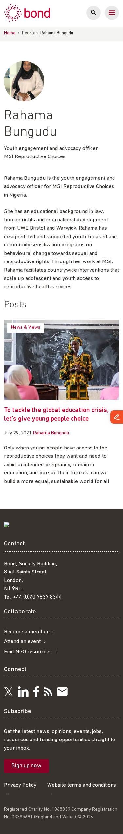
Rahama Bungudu (51, 433)
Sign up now (26, 766)
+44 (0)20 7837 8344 (37, 597)
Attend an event (22, 641)
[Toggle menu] (112, 13)
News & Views (25, 327)
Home (9, 33)
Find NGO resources (28, 652)
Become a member (26, 632)
